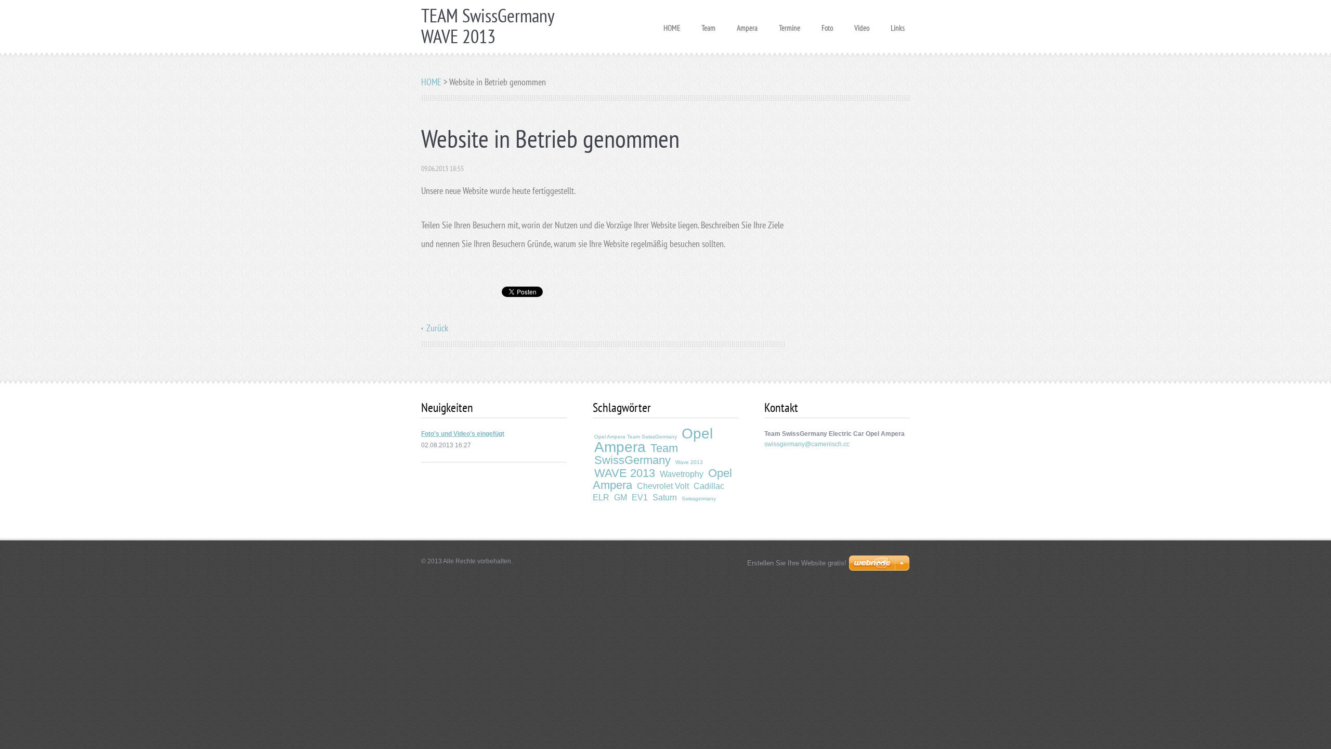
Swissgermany (699, 498)
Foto (827, 25)
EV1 (640, 497)
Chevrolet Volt (663, 486)
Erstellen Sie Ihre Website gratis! (796, 563)
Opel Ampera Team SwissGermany (635, 437)
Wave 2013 (689, 462)
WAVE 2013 (624, 473)
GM (620, 497)
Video (861, 25)
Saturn (665, 497)
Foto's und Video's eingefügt (462, 433)
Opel (697, 433)
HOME (671, 25)
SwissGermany (632, 460)
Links (898, 25)
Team (708, 25)
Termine (789, 25)
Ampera (747, 25)
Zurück (437, 328)
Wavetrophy (681, 474)
